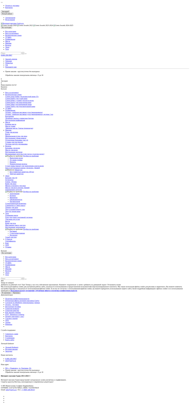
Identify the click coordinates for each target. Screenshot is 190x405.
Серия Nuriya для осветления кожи (18, 102)
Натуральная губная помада (15, 138)
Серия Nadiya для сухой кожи (16, 98)
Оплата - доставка (12, 305)
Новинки (8, 324)
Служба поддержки (8, 330)
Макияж (8, 43)
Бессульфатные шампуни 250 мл (22, 172)
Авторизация (10, 18)
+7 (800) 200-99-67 (28, 390)
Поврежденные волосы (18, 164)
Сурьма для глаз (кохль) (14, 142)
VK (6, 65)
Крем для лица (10, 184)
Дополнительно (7, 295)
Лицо (7, 47)
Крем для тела (10, 223)
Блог (7, 243)
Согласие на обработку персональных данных (22, 303)
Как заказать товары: (13, 312)
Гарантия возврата (12, 308)
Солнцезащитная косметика (15, 203)
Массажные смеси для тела (15, 225)
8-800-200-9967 (6, 55)
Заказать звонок (11, 59)
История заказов (11, 349)
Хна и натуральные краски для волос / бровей (22, 168)
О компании (10, 338)
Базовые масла (10, 124)
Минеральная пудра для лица (16, 136)
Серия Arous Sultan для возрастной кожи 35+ (22, 96)
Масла (7, 41)
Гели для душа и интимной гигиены (19, 217)
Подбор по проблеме (31, 156)
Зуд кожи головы (16, 160)
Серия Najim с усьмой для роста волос (19, 100)
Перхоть (13, 162)
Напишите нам (10, 67)
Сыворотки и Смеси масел (15, 205)
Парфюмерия (10, 39)
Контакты (9, 7)
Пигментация (15, 201)
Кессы (7, 221)
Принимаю (16, 293)
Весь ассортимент (12, 33)
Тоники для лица (11, 207)
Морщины (13, 197)
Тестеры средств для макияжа (16, 144)
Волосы (8, 45)
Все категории (10, 31)
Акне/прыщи (14, 194)
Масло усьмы (10, 126)
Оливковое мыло (11, 215)
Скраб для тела (10, 237)
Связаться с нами (11, 334)
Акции (7, 322)
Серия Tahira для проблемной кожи (18, 104)
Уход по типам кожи (12, 211)
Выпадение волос (16, 158)
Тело (7, 49)
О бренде (8, 239)
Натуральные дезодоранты (15, 227)
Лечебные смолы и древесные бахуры (19, 118)
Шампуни (18, 170)
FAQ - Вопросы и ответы (14, 314)
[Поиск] (25, 53)
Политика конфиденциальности (17, 299)
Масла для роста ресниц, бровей (17, 188)
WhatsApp (9, 63)
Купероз (13, 196)
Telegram (8, 61)
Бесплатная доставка (13, 307)
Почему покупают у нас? (14, 316)
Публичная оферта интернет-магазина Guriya (22, 301)
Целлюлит (13, 235)
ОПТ (7, 245)
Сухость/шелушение (17, 233)
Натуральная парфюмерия (15, 120)
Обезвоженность (16, 199)
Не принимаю (6, 293)
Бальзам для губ (11, 178)
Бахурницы (9, 116)
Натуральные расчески (13, 152)
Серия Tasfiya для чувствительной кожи (20, 106)
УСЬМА (8, 37)
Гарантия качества (12, 310)
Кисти (7, 134)
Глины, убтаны (11, 182)
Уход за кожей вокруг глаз (15, 209)
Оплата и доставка (12, 5)
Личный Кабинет (7, 343)
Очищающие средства (13, 190)
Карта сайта (9, 340)
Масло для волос (11, 150)
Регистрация (10, 20)
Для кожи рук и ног (12, 219)
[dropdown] (2, 2)
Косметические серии (13, 35)
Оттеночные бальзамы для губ (16, 140)
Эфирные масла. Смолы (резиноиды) (19, 128)
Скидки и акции (11, 318)
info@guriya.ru (10, 361)
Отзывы (8, 247)
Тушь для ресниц (11, 132)
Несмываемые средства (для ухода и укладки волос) (24, 154)
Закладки (8, 351)
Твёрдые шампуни (17, 174)
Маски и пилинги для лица (15, 186)
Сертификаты (10, 241)
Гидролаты (9, 180)
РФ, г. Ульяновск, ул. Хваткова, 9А (18, 368)
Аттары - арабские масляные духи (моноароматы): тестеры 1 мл (29, 114)
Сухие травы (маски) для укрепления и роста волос (24, 166)
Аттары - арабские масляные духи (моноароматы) (24, 112)
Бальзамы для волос (12, 148)
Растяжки (13, 231)
